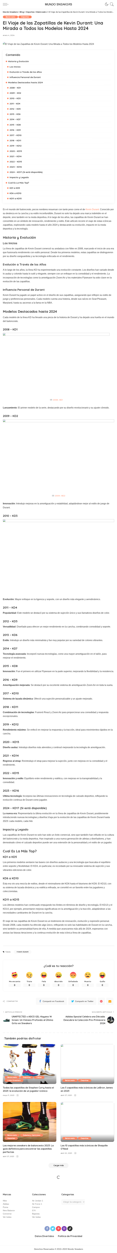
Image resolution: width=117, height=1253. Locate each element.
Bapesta (36, 1214)
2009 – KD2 (15, 93)
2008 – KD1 (15, 87)
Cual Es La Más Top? (18, 182)
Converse (7, 1214)
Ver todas (7, 1217)
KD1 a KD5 (15, 188)
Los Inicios (15, 66)
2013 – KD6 (15, 114)
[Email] (109, 1001)
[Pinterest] (101, 1001)
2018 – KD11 (15, 140)
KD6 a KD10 (15, 193)
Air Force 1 (37, 1204)
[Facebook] (47, 1228)
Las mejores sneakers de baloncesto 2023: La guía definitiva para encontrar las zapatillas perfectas (28, 1148)
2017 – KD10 (15, 135)
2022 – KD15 (16, 161)
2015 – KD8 (15, 124)
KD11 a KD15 (16, 198)
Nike (5, 1201)
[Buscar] (111, 4)
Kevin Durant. (92, 209)
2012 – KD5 (15, 109)
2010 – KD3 (15, 98)
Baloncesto (10, 17)
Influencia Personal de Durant (25, 77)
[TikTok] (69, 1228)
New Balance (9, 1210)
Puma (5, 1207)
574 (34, 1210)
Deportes (25, 17)
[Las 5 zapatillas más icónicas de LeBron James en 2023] (87, 1064)
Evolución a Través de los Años (26, 72)
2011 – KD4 (15, 103)
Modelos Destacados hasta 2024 (25, 82)
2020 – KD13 (16, 151)
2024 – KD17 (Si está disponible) (26, 172)
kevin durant (23, 952)
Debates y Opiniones (31, 1135)
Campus (36, 1207)
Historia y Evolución (18, 61)
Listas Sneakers (14, 1080)
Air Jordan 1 (37, 1201)
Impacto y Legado (19, 177)
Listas (39, 1077)
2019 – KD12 (16, 145)
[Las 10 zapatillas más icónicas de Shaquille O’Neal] (87, 1122)
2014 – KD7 (15, 119)
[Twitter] (52, 1228)
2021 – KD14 (16, 156)
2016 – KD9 (15, 130)
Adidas (6, 1204)
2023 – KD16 (16, 167)
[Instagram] (64, 1228)
